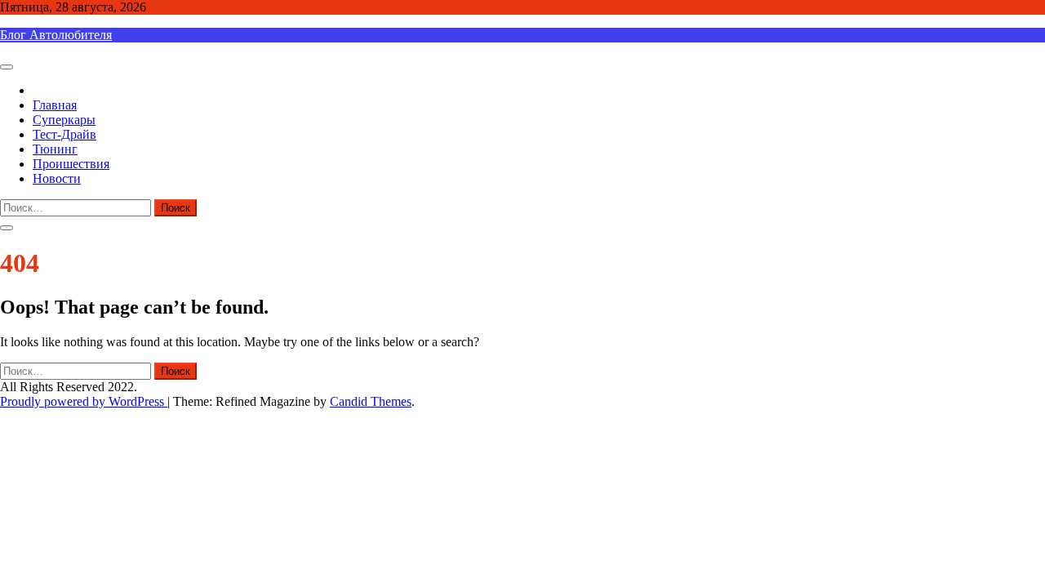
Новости (57, 178)
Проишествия (71, 164)
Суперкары (64, 120)
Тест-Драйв (64, 134)
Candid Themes (370, 401)
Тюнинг (55, 149)
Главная (55, 105)
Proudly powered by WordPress (83, 401)
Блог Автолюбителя (56, 35)
